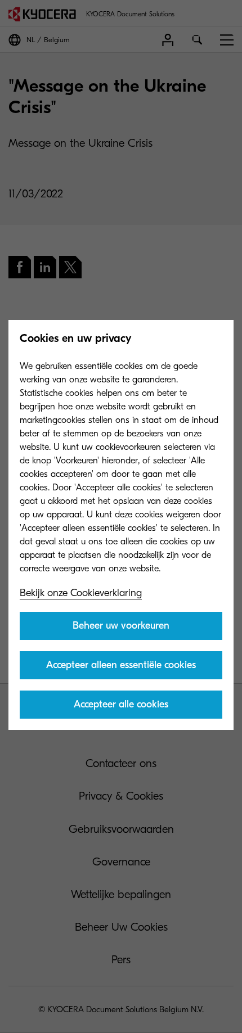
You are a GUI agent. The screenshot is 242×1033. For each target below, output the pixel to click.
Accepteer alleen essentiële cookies (121, 665)
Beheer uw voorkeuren (121, 625)
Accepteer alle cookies (121, 704)
